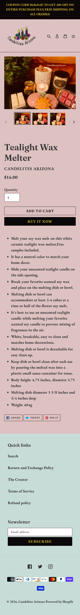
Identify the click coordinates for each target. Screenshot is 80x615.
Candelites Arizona (31, 601)
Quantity (11, 189)
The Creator (18, 479)
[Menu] (73, 36)
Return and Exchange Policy (31, 467)
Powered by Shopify (59, 601)
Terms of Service (21, 491)
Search (13, 456)
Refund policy (19, 502)
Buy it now (40, 221)
